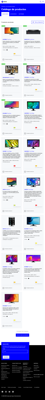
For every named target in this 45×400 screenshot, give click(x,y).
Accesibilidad (36, 387)
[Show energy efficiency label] (17, 53)
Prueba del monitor (26, 369)
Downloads (25, 366)
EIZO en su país (37, 376)
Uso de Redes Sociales (27, 387)
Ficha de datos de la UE (17, 55)
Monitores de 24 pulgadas (17, 368)
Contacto (35, 368)
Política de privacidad (12, 387)
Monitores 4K (14, 365)
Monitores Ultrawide (16, 370)
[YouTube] (9, 392)
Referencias (36, 365)
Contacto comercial (27, 380)
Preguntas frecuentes (27, 368)
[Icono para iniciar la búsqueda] (40, 2)
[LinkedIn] (13, 392)
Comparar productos (8, 59)
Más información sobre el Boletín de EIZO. (17, 347)
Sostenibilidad (36, 367)
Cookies (19, 387)
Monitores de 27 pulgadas (17, 367)
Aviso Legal (3, 387)
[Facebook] (2, 392)
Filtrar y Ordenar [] (39, 22)
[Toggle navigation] (43, 2)
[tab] (5, 14)
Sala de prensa (36, 370)
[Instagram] (6, 392)
